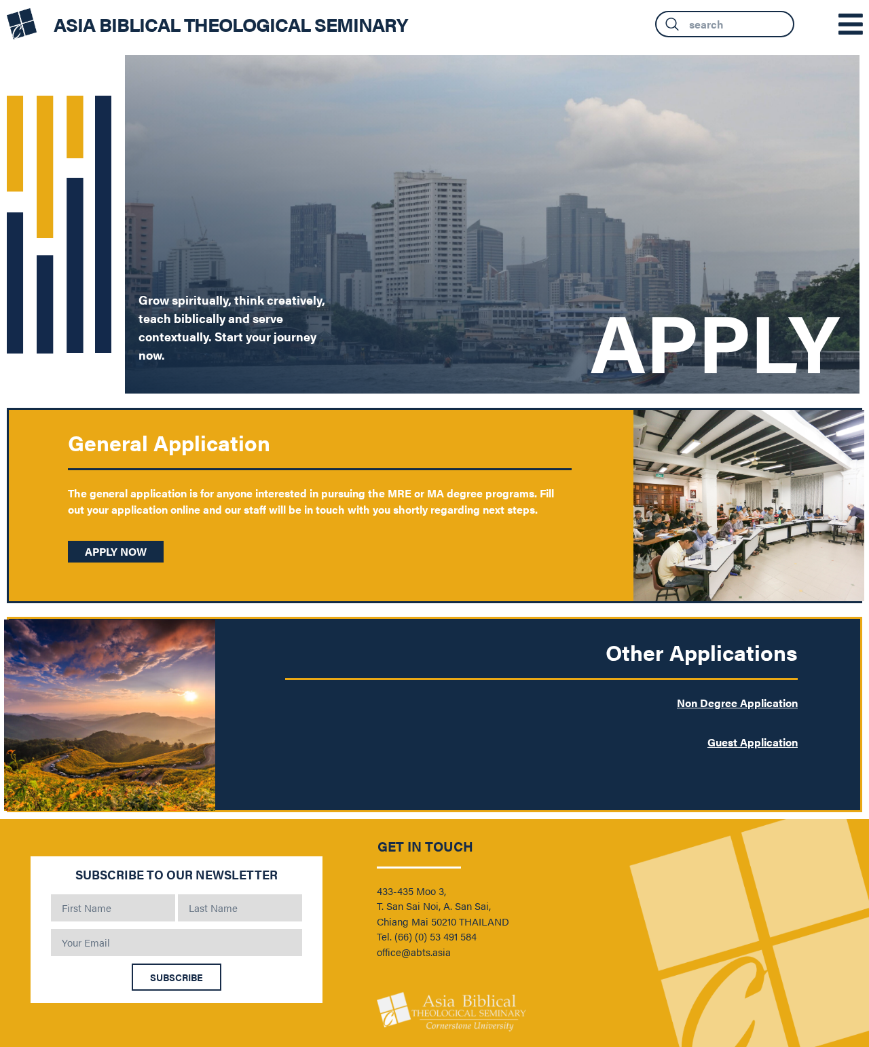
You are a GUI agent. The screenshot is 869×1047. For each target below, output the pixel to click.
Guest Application (752, 742)
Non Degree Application (737, 702)
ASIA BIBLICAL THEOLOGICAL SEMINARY (230, 23)
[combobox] (724, 24)
